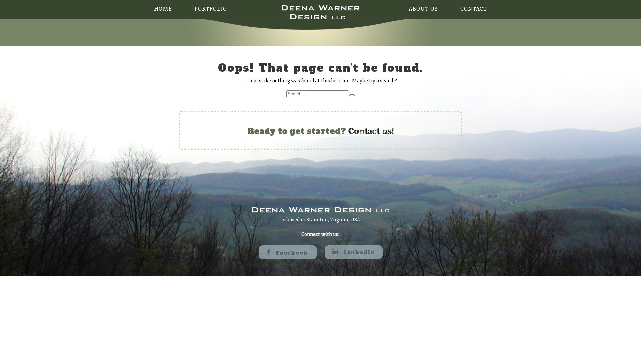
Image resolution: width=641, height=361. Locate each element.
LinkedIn (358, 252)
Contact (473, 8)
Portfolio (210, 8)
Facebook (291, 252)
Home (163, 8)
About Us (423, 8)
